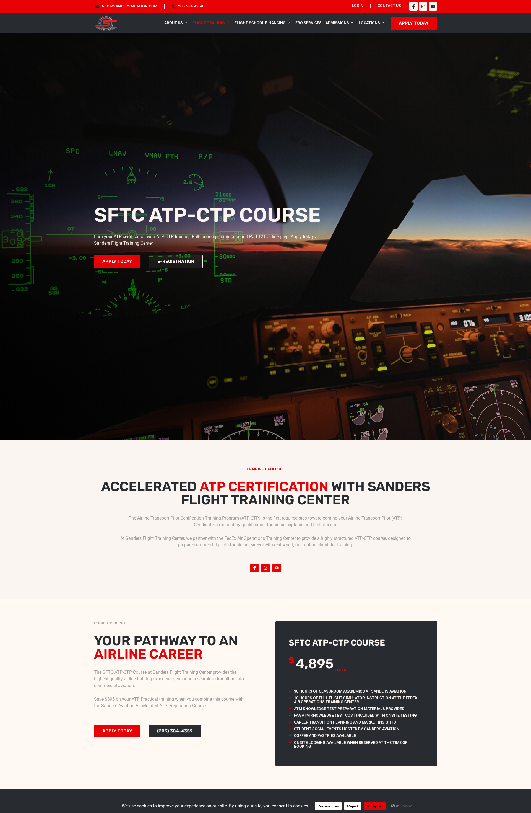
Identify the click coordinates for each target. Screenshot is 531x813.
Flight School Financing (260, 22)
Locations (369, 22)
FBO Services (308, 22)
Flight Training (208, 22)
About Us (173, 22)
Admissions (337, 22)
